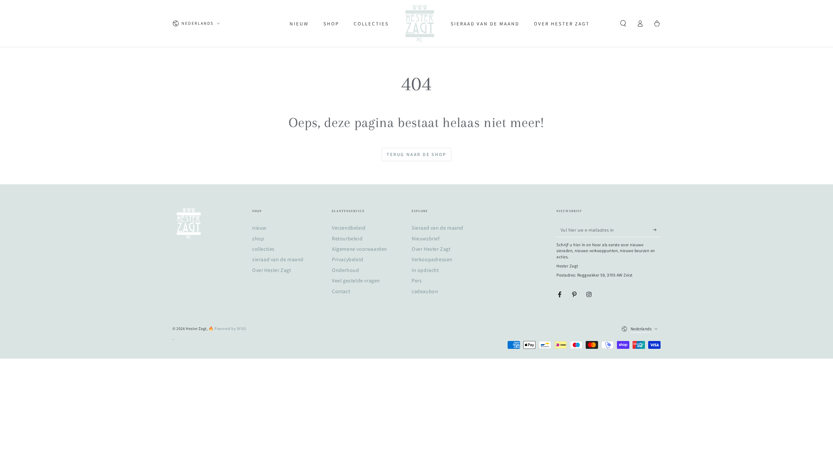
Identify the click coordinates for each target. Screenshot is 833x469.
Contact (341, 291)
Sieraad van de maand (437, 227)
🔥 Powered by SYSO (227, 328)
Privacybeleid (347, 259)
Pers (417, 280)
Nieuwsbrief (426, 238)
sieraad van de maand (278, 259)
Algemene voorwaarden (359, 249)
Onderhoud (345, 270)
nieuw (259, 227)
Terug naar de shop (416, 154)
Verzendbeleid (349, 227)
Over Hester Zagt (271, 270)
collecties (263, 249)
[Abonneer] (657, 229)
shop (258, 238)
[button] (623, 23)
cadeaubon (425, 291)
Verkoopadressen (432, 259)
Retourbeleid (347, 238)
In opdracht (425, 270)
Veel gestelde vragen (356, 280)
